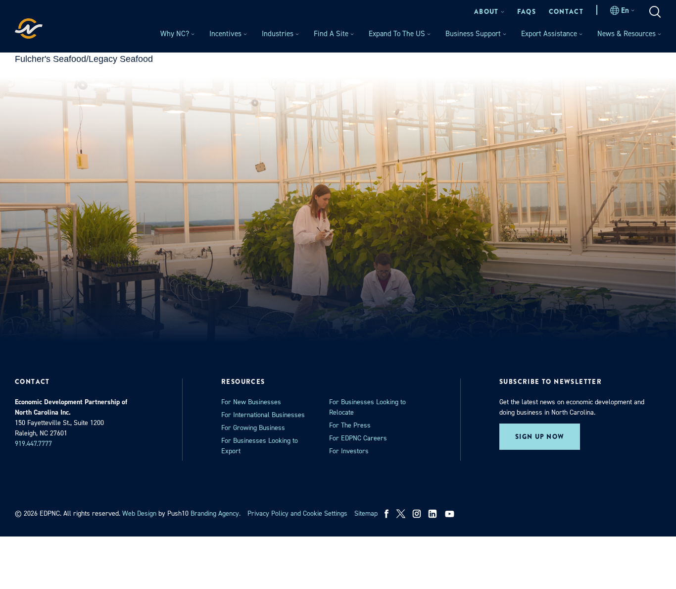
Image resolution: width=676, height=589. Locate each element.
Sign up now (539, 436)
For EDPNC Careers (358, 438)
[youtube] (450, 513)
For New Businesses (251, 402)
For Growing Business (253, 427)
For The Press (350, 425)
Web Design (139, 513)
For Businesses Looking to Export (259, 446)
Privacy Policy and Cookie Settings (297, 513)
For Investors (349, 451)
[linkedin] (432, 513)
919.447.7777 (33, 443)
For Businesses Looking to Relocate (367, 407)
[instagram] (416, 513)
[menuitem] (489, 11)
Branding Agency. (216, 513)
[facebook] (387, 513)
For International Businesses (263, 415)
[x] (401, 513)
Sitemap (366, 513)
